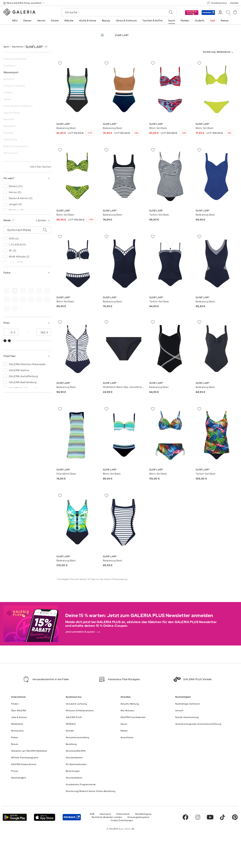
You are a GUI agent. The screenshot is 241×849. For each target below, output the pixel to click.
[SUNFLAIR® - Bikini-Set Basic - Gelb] (216, 90)
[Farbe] (47, 281)
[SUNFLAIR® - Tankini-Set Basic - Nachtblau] (170, 263)
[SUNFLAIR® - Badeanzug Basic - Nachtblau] (124, 263)
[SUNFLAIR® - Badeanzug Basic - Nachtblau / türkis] (77, 90)
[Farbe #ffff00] (39, 281)
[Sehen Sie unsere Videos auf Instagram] (197, 817)
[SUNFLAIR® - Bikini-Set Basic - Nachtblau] (77, 263)
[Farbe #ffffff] (14, 290)
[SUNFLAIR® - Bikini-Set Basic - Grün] (77, 176)
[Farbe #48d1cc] (23, 281)
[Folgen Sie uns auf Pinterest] (234, 817)
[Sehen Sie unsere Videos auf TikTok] (222, 817)
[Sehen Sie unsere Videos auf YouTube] (210, 817)
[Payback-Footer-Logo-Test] (71, 817)
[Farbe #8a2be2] (39, 290)
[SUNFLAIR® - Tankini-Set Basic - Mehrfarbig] (216, 435)
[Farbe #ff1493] (6, 299)
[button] (24, 3)
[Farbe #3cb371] (14, 281)
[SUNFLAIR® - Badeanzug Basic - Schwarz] (124, 176)
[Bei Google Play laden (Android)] (15, 817)
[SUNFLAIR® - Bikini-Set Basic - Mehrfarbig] (170, 435)
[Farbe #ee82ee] (47, 290)
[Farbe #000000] (6, 281)
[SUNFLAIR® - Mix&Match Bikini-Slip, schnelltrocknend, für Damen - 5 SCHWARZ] (124, 349)
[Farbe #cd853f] (31, 290)
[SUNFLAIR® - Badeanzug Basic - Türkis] (77, 522)
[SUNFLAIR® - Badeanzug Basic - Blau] (124, 90)
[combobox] (218, 52)
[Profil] (220, 12)
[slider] (5, 340)
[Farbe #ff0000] (14, 299)
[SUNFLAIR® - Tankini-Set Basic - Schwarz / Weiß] (170, 176)
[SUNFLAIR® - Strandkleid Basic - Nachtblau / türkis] (77, 435)
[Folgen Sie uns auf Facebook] (185, 817)
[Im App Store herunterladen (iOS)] (44, 817)
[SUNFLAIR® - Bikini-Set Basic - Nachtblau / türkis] (124, 435)
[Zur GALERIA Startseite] (19, 12)
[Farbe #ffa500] (23, 299)
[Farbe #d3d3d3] (6, 290)
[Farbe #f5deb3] (23, 290)
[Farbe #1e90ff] (31, 281)
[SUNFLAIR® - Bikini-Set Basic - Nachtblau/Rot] (170, 90)
